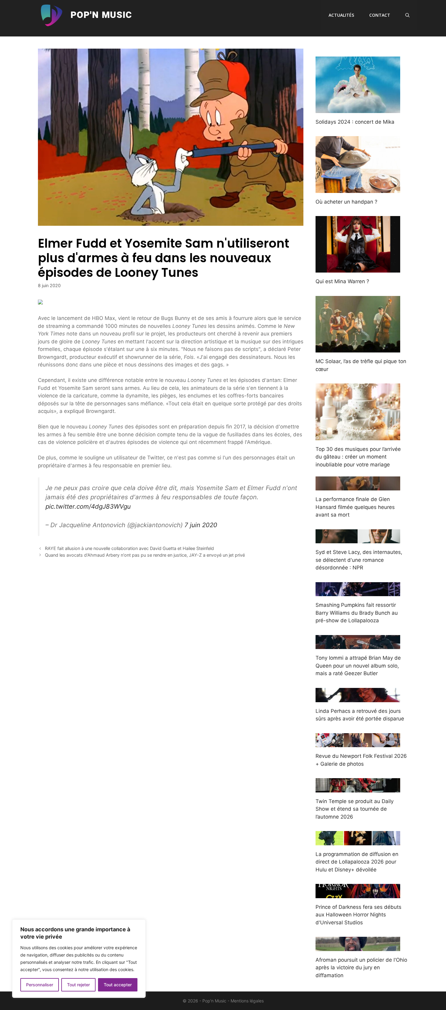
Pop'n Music (101, 15)
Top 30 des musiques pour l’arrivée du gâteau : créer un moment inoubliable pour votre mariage (358, 457)
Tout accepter (118, 984)
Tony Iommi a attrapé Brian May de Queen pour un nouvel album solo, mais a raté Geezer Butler (358, 665)
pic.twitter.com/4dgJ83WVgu (88, 506)
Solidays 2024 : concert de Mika (355, 122)
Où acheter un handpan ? (346, 202)
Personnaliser (39, 984)
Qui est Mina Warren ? (342, 281)
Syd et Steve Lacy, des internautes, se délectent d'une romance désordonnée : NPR (359, 560)
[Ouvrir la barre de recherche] (407, 15)
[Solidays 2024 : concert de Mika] (358, 109)
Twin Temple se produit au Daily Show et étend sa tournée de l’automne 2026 (355, 809)
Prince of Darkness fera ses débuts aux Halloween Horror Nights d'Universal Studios (358, 915)
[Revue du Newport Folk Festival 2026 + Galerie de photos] (358, 743)
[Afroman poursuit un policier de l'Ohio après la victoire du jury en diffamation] (358, 947)
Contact (379, 15)
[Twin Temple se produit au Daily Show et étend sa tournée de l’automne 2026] (358, 788)
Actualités (341, 15)
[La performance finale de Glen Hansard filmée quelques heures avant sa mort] (358, 486)
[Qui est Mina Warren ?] (358, 269)
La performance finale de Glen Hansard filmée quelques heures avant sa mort (355, 507)
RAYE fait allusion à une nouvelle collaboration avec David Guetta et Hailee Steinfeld (129, 548)
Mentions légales (247, 1000)
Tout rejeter (78, 984)
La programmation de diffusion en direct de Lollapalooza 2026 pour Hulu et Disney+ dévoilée (357, 862)
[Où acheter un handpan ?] (358, 189)
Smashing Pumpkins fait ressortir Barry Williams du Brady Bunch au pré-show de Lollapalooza (357, 613)
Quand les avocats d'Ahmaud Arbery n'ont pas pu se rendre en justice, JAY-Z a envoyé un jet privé (145, 555)
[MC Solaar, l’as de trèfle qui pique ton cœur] (358, 348)
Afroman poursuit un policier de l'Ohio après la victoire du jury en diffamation (361, 967)
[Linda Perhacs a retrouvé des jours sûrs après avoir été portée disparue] (358, 698)
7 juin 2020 (200, 525)
